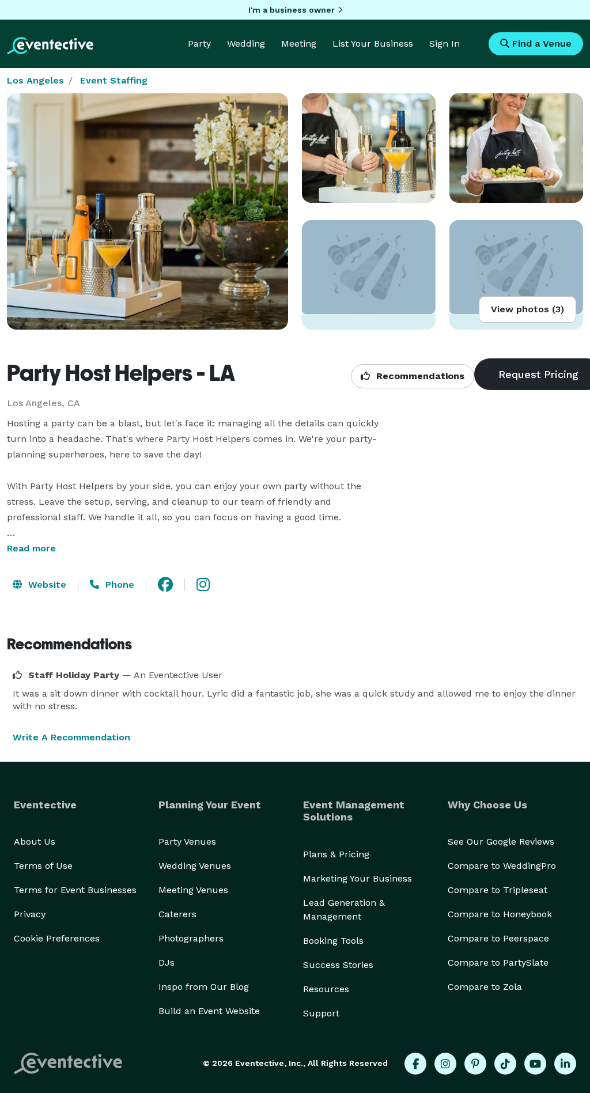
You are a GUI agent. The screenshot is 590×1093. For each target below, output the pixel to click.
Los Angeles (35, 80)
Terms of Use (43, 865)
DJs (166, 962)
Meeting (298, 43)
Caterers (177, 914)
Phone (118, 584)
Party (199, 43)
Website (45, 584)
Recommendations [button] (418, 375)
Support (321, 1013)
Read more (31, 548)
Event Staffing (114, 80)
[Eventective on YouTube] (535, 1064)
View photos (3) (527, 309)
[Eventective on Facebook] (415, 1064)
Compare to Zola (485, 986)
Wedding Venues (194, 865)
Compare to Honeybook (500, 914)
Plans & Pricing (336, 854)
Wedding (246, 43)
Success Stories (338, 964)
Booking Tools (333, 940)
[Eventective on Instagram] (445, 1064)
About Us (34, 841)
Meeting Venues (193, 889)
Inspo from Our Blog (203, 986)
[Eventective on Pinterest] (475, 1064)
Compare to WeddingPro (502, 865)
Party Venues (187, 841)
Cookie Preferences (57, 938)
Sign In (444, 43)
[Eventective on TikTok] (505, 1064)
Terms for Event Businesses (75, 889)
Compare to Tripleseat (497, 889)
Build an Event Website (209, 1010)
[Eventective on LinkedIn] (565, 1064)
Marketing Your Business (357, 878)
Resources (326, 989)
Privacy (30, 914)
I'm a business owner (291, 9)
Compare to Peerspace (498, 938)
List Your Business (372, 43)
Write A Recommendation (71, 737)
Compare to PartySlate (498, 962)
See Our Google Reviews (501, 841)
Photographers (191, 938)
